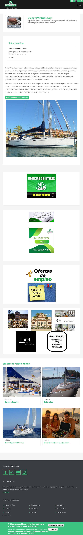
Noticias (7, 512)
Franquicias (8, 516)
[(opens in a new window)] (18, 330)
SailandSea (48, 402)
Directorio (34, 509)
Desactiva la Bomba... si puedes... (57, 443)
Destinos (7, 509)
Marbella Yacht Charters (14, 443)
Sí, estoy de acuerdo (56, 525)
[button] (41, 157)
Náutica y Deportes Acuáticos (17, 97)
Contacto (60, 505)
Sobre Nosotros (10, 505)
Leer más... (6, 492)
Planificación (61, 512)
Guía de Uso (61, 509)
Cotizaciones (35, 505)
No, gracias (53, 529)
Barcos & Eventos (11, 402)
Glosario (34, 512)
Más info (32, 533)
